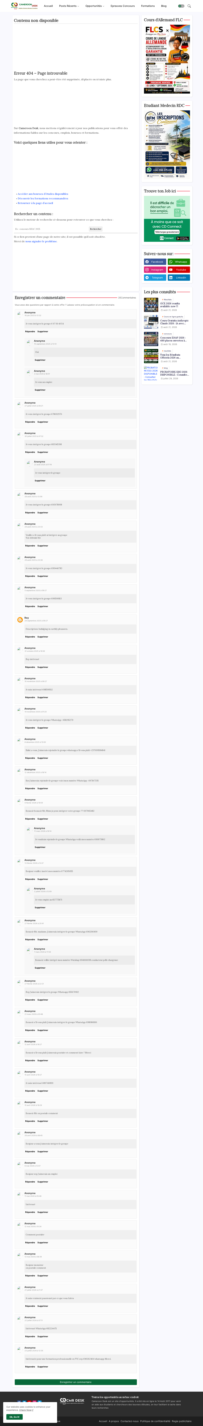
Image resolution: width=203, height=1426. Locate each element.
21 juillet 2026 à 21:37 (34, 1290)
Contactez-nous (130, 1421)
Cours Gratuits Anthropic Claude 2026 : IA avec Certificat (174, 322)
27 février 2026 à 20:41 (34, 923)
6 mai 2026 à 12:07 (32, 1166)
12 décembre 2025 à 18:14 (35, 772)
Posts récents (68, 5)
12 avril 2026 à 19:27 (33, 1044)
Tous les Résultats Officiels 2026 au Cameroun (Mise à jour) (173, 356)
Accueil (48, 5)
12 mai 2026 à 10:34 (33, 1226)
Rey (26, 617)
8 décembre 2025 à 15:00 (35, 742)
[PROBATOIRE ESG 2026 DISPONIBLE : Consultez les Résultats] (151, 373)
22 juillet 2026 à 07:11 (34, 1320)
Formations (148, 5)
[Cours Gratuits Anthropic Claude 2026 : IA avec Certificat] (151, 322)
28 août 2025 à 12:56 (33, 496)
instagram (157, 269)
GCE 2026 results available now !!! (170, 305)
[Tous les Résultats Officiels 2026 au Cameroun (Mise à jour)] (151, 356)
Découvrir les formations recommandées (43, 198)
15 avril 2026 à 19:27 (33, 1075)
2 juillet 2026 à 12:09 (43, 891)
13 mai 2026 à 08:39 (33, 1257)
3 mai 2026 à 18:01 (42, 374)
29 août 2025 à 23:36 (34, 560)
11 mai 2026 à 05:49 (33, 1196)
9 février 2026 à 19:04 (34, 803)
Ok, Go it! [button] (15, 1417)
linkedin (181, 277)
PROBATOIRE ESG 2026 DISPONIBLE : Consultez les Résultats (174, 373)
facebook (157, 261)
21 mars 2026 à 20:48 (34, 1014)
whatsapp (181, 261)
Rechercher (95, 229)
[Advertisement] (76, 48)
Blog (164, 5)
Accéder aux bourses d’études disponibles (43, 193)
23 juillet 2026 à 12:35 (34, 1351)
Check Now (25, 1410)
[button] (181, 6)
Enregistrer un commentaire (76, 1382)
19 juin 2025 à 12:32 (33, 315)
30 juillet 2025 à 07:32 (34, 436)
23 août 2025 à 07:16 (43, 464)
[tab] (48, 6)
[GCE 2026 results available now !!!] (151, 305)
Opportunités (93, 5)
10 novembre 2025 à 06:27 (36, 681)
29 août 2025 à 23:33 (34, 527)
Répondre (30, 331)
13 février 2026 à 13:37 (34, 863)
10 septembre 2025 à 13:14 (45, 344)
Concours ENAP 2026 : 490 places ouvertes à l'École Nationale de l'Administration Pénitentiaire (173, 339)
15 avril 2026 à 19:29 (33, 1105)
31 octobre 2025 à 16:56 (35, 651)
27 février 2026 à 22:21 (34, 984)
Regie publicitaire (182, 1421)
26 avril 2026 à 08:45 (34, 1135)
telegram (157, 277)
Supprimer (42, 331)
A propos (114, 1421)
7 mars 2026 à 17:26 (42, 952)
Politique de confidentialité (155, 1421)
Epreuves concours (123, 5)
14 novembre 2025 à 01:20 (36, 712)
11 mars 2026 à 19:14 (42, 831)
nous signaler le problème (41, 241)
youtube (181, 269)
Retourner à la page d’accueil (35, 203)
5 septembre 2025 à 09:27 (36, 590)
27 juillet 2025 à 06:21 (34, 406)
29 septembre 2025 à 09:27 (36, 621)
